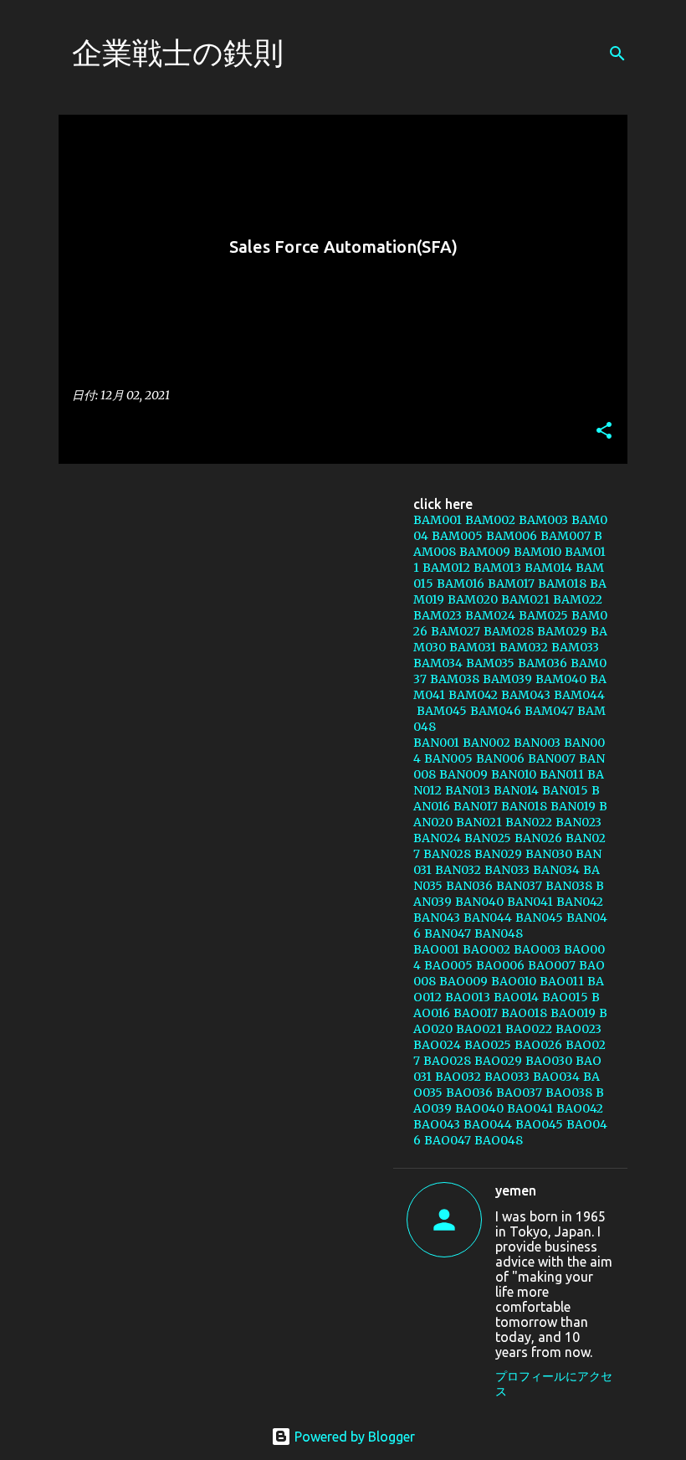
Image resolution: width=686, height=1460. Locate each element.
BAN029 (498, 853)
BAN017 (475, 806)
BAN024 (437, 838)
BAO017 (475, 1012)
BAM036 (542, 663)
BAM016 (460, 583)
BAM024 (490, 615)
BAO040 (479, 1108)
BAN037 (519, 885)
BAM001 (437, 519)
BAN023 (578, 822)
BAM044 (579, 694)
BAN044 (487, 917)
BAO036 (469, 1092)
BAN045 (539, 917)
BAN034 (556, 869)
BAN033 (507, 869)
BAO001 (436, 949)
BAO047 (447, 1140)
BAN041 (530, 901)
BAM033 (575, 647)
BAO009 (463, 981)
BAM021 (525, 599)
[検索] (617, 53)
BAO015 (565, 997)
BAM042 (473, 694)
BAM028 (509, 631)
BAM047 (549, 710)
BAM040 (560, 678)
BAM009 (484, 551)
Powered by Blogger (353, 1436)
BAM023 (437, 615)
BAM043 (525, 694)
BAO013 (467, 997)
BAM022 (577, 599)
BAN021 (479, 822)
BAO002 (486, 949)
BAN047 (447, 933)
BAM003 (543, 519)
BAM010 (537, 551)
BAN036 (469, 885)
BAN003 (537, 742)
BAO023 (578, 1028)
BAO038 (568, 1092)
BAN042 (579, 901)
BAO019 (573, 1012)
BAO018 (524, 1012)
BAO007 (552, 965)
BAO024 (437, 1044)
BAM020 (473, 599)
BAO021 (479, 1028)
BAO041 (530, 1108)
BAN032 (458, 869)
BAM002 (490, 519)
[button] (604, 431)
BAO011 (562, 981)
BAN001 (436, 742)
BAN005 (448, 758)
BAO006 (500, 965)
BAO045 (539, 1124)
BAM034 (438, 663)
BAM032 (523, 647)
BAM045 (442, 710)
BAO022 (528, 1028)
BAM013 (497, 567)
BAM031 (472, 647)
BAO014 (516, 997)
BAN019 (573, 806)
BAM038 (454, 678)
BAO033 (507, 1076)
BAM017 (511, 583)
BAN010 (513, 774)
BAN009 (463, 774)
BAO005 (448, 965)
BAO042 (579, 1108)
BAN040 (479, 901)
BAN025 (487, 838)
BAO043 (436, 1124)
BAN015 (565, 790)
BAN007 (552, 758)
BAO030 (548, 1060)
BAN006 (500, 758)
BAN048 (498, 933)
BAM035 (490, 663)
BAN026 (538, 838)
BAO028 (447, 1060)
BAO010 (513, 981)
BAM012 (446, 567)
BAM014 (548, 567)
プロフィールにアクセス (553, 1384)
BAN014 (516, 790)
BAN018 (524, 806)
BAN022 (528, 822)
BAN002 (486, 742)
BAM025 (543, 615)
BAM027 (455, 631)
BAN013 (467, 790)
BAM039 (507, 678)
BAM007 (565, 535)
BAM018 (562, 583)
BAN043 (436, 917)
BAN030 (548, 853)
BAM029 (562, 631)
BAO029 (498, 1060)
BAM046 (495, 710)
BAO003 (537, 949)
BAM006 (511, 535)
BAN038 (568, 885)
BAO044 (487, 1124)
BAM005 (457, 535)
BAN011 (562, 774)
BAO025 (487, 1044)
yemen (515, 1190)
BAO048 (498, 1140)
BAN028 (447, 853)
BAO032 (458, 1076)
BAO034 (556, 1076)
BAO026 (538, 1044)
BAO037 (519, 1092)
